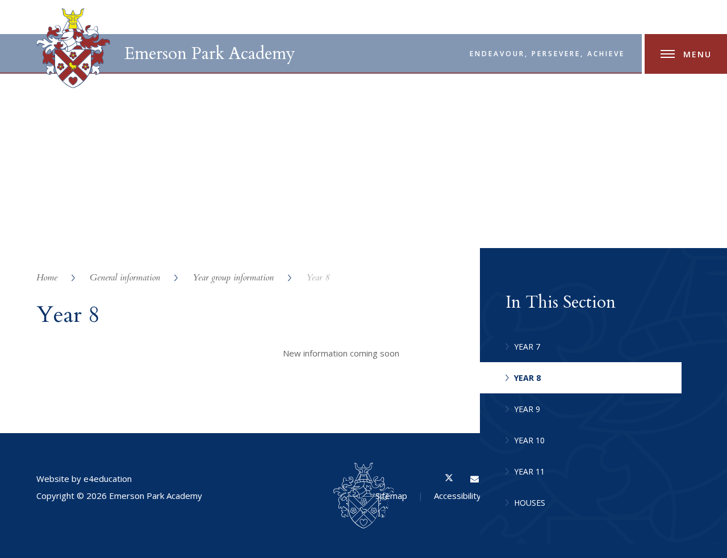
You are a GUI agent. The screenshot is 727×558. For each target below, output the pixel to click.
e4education (107, 478)
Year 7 (527, 346)
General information (125, 277)
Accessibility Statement (479, 495)
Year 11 (529, 471)
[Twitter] (449, 478)
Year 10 (529, 440)
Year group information (233, 277)
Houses (529, 502)
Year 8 (317, 277)
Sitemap (391, 495)
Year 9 (527, 409)
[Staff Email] (474, 478)
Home (46, 277)
